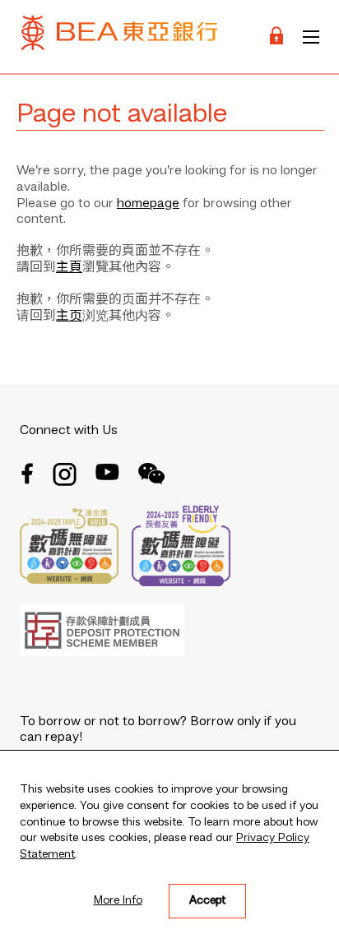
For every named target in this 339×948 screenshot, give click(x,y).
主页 (69, 316)
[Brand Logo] (119, 36)
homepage (148, 203)
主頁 (69, 268)
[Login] (276, 36)
